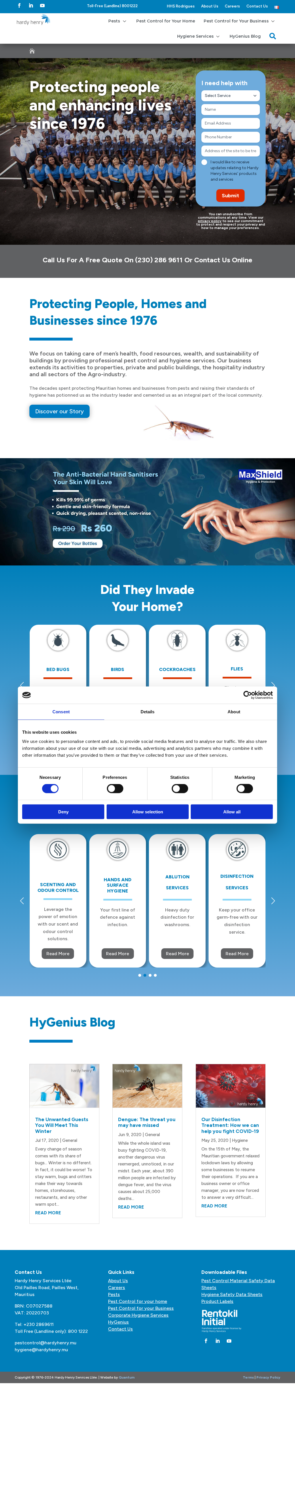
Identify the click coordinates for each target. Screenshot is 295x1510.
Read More (40, 953)
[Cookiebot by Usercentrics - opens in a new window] (247, 695)
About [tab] (234, 711)
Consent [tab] (61, 711)
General (69, 1140)
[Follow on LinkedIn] (30, 5)
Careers (232, 6)
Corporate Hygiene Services (138, 1315)
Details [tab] (148, 711)
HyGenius (118, 1322)
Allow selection (147, 811)
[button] (273, 685)
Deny (63, 811)
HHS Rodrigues (181, 6)
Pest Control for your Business (141, 1308)
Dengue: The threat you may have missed (146, 1122)
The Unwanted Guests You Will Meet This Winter (61, 1125)
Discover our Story (59, 411)
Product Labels (217, 1301)
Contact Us (257, 6)
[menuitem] (118, 20)
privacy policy (210, 221)
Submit (230, 195)
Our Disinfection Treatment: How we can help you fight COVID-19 (230, 1125)
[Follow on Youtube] (42, 5)
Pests (114, 1294)
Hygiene (240, 1140)
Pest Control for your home (137, 1301)
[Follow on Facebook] (19, 5)
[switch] (115, 788)
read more (48, 1212)
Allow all (232, 811)
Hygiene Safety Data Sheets (231, 1294)
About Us (209, 6)
